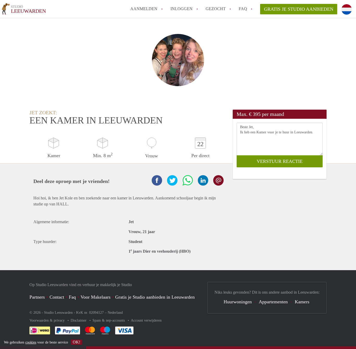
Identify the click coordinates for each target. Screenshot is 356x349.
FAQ (243, 9)
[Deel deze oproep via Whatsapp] (187, 180)
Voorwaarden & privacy (47, 320)
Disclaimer (79, 320)
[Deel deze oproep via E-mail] (218, 180)
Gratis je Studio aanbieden (298, 9)
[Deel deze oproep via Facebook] (157, 180)
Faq (72, 297)
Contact (57, 297)
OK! (76, 342)
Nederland (115, 313)
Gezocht (216, 9)
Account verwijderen (146, 320)
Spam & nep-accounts (109, 320)
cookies (30, 342)
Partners (37, 297)
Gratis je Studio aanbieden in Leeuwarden (155, 297)
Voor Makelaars (96, 297)
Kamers (302, 301)
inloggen (181, 9)
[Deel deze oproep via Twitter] (172, 180)
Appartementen (273, 301)
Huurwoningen (238, 301)
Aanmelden (143, 9)
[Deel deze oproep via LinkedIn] (203, 180)
